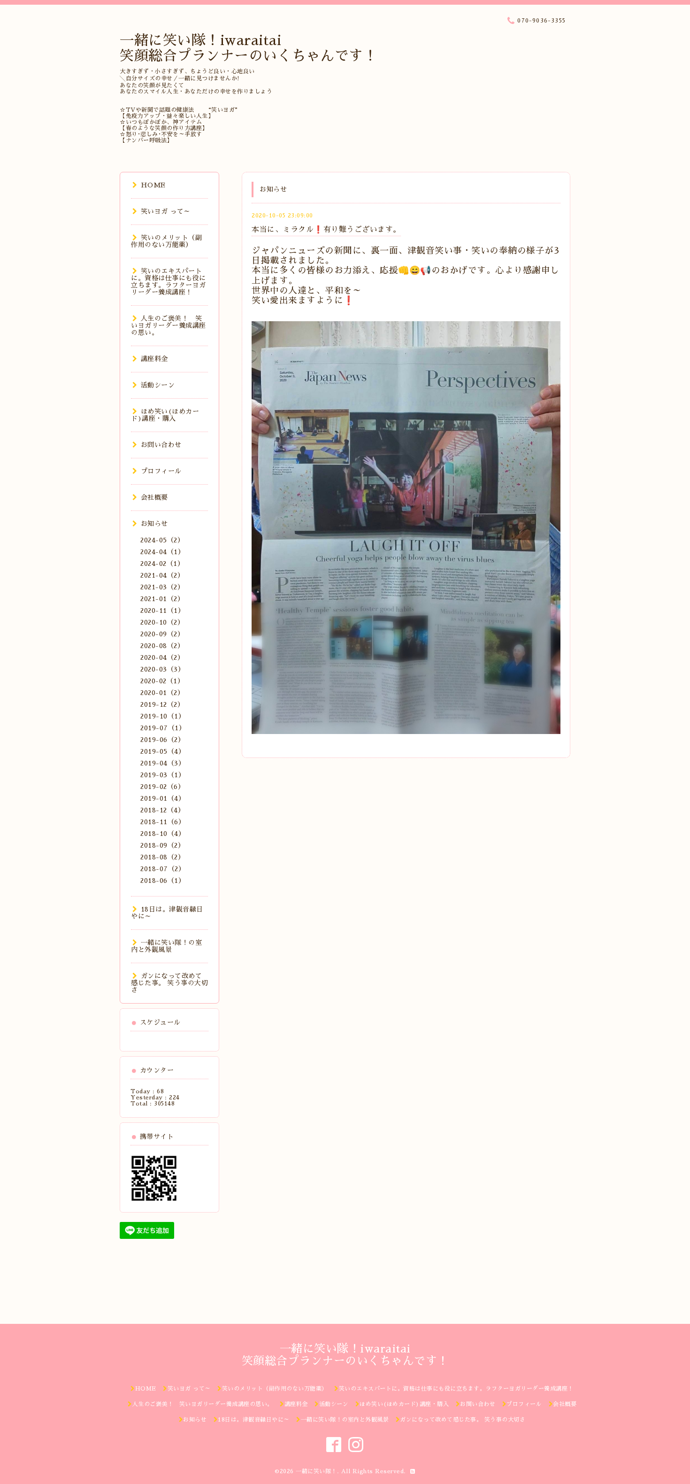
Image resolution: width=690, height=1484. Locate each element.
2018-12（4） (162, 810)
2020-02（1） (162, 681)
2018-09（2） (162, 845)
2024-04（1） (162, 552)
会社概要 (154, 497)
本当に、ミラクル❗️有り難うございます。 (326, 229)
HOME (153, 185)
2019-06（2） (162, 739)
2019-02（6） (162, 786)
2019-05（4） (162, 751)
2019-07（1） (162, 728)
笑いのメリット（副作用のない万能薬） (166, 241)
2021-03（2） (162, 587)
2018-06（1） (162, 880)
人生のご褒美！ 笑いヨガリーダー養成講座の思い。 (168, 325)
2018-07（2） (162, 869)
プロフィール (161, 471)
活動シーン (158, 385)
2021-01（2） (162, 598)
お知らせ (154, 523)
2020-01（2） (162, 692)
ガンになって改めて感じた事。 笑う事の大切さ (169, 983)
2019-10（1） (162, 716)
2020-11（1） (162, 610)
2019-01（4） (162, 798)
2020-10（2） (162, 622)
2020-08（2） (162, 645)
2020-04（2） (162, 657)
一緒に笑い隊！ (316, 1471)
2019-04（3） (162, 763)
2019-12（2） (162, 704)
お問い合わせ (161, 444)
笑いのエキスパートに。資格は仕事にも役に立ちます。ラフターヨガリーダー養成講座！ (168, 281)
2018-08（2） (162, 857)
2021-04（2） (162, 575)
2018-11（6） (162, 822)
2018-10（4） (162, 833)
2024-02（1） (162, 563)
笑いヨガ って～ (166, 211)
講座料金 (154, 359)
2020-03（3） (162, 669)
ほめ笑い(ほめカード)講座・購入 (165, 415)
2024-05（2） (162, 540)
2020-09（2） (162, 634)
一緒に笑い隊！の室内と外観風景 (166, 946)
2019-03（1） (162, 775)
